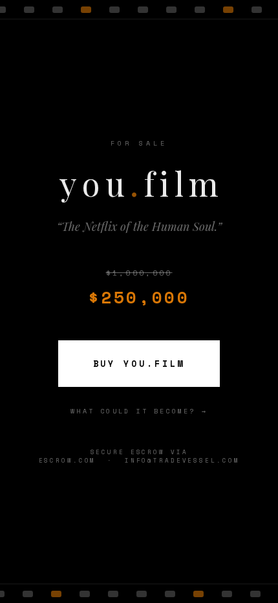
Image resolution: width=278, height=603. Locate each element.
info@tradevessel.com (182, 460)
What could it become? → (139, 411)
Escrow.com (67, 460)
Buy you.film (139, 363)
